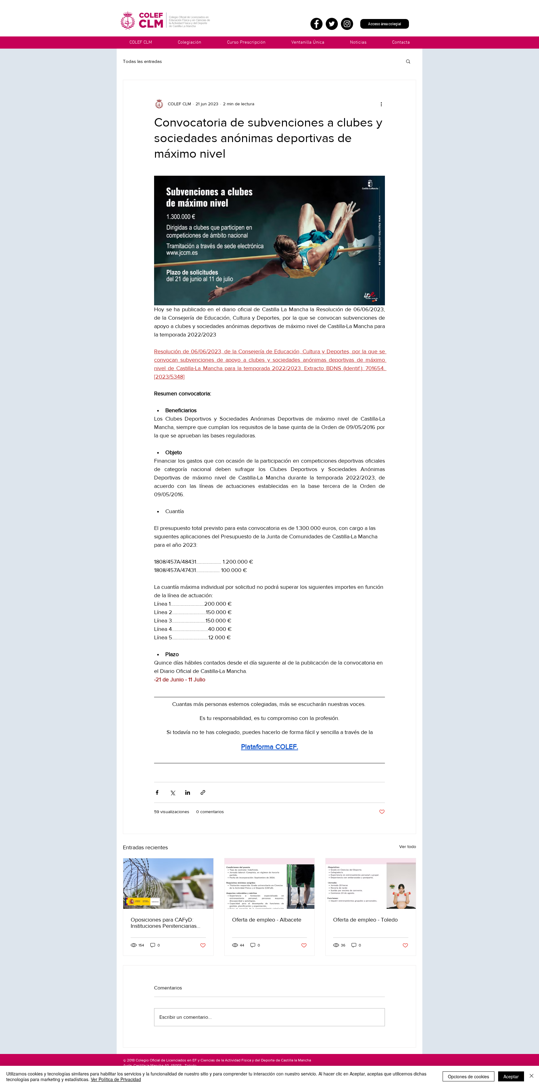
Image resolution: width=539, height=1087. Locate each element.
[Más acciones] (381, 103)
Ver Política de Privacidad (116, 1079)
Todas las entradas (142, 61)
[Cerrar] (531, 1076)
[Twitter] (332, 24)
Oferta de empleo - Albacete (266, 920)
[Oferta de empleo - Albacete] (270, 883)
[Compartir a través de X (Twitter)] (172, 792)
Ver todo (407, 846)
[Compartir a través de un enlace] (203, 792)
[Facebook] (316, 24)
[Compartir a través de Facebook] (157, 792)
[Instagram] (347, 24)
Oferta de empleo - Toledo (365, 920)
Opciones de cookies (468, 1076)
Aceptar (511, 1076)
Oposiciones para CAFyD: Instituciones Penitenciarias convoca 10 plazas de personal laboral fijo (168, 923)
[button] (307, 42)
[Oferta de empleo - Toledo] (371, 883)
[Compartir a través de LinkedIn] (188, 792)
